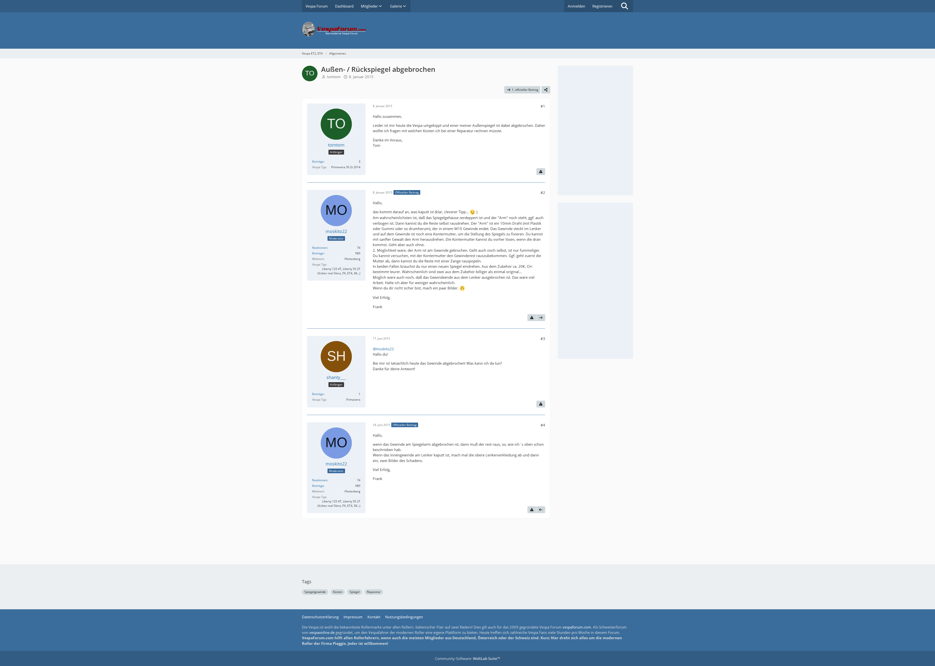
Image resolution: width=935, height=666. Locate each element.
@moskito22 (383, 348)
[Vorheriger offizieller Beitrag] (540, 509)
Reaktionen (319, 248)
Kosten (337, 592)
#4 (543, 425)
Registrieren (602, 6)
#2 (543, 192)
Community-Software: (467, 658)
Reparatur (374, 592)
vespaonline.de (322, 632)
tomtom (334, 76)
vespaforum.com (576, 627)
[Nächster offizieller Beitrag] (540, 317)
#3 (543, 338)
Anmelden (576, 6)
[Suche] (624, 6)
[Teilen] (546, 89)
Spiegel (355, 592)
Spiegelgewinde (315, 592)
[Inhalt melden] (540, 171)
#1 (543, 106)
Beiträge (318, 161)
